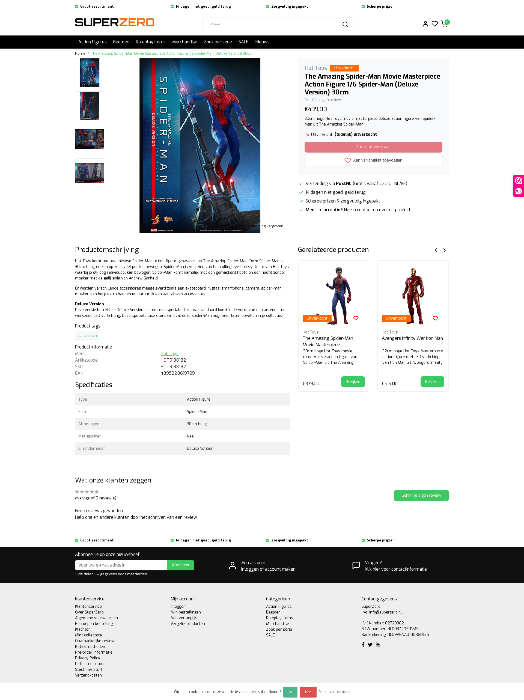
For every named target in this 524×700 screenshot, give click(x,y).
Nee (308, 692)
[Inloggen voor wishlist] (356, 318)
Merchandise (184, 42)
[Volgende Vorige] (444, 250)
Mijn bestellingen (186, 612)
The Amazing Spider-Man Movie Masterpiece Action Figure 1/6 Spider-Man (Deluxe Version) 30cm (171, 53)
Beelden (121, 42)
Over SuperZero (89, 612)
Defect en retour (90, 663)
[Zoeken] (345, 24)
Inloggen (178, 606)
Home (80, 53)
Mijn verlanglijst (185, 618)
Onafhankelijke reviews (96, 641)
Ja (290, 692)
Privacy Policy (87, 658)
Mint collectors (88, 635)
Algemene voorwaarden (96, 618)
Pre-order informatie (93, 652)
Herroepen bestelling (94, 623)
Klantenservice (88, 606)
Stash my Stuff (88, 669)
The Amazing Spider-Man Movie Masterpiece (328, 341)
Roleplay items (151, 42)
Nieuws (262, 42)
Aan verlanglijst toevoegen (377, 160)
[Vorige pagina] (436, 250)
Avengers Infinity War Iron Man (412, 338)
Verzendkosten (88, 675)
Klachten (83, 629)
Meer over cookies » (334, 692)
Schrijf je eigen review (323, 99)
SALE (244, 42)
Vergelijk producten (188, 623)
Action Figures (92, 42)
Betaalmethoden (90, 646)
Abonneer (181, 565)
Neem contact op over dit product (377, 210)
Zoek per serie (218, 42)
